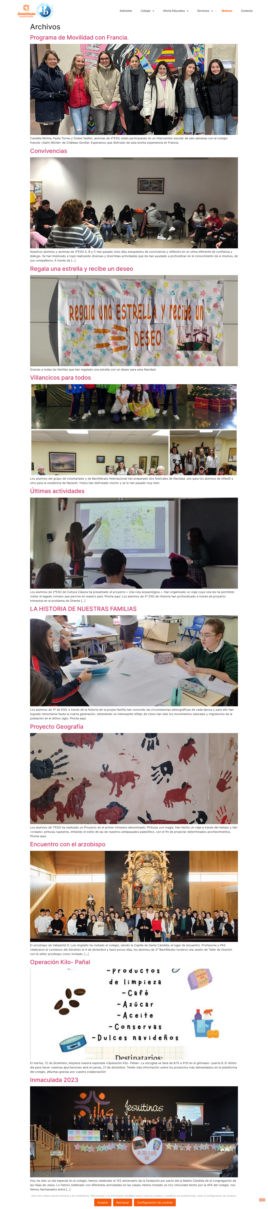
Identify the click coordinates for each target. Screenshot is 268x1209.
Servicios (203, 11)
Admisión (126, 11)
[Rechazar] (262, 1200)
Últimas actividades (57, 491)
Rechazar (122, 1202)
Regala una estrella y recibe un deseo (81, 268)
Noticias (227, 11)
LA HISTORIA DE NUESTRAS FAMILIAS (83, 608)
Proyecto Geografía (56, 726)
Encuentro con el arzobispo (67, 844)
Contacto (247, 11)
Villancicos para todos (60, 377)
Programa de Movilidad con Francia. (79, 37)
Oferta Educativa (174, 11)
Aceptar (102, 1202)
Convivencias (48, 150)
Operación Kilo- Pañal (60, 962)
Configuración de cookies (155, 1202)
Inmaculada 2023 (54, 1079)
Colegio (146, 11)
